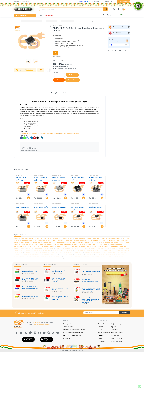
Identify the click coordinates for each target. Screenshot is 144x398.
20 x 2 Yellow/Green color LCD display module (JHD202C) (31, 295)
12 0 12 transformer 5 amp (110, 240)
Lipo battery (122, 252)
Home (40, 15)
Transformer (111, 248)
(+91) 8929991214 (36, 322)
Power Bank (89, 254)
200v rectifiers (55, 133)
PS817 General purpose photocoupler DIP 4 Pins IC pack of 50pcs (61, 280)
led (54, 240)
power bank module (45, 244)
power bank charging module (110, 238)
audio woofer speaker (87, 248)
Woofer (80, 242)
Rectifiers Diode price (73, 133)
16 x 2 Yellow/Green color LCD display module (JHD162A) (30, 270)
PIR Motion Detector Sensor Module (60, 288)
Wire (121, 242)
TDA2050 (67, 258)
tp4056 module (106, 256)
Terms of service (68, 327)
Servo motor (68, 256)
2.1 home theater (27, 240)
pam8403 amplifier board (32, 250)
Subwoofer (56, 238)
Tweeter (121, 248)
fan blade (95, 256)
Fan (66, 246)
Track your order (117, 341)
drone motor (79, 254)
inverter (54, 252)
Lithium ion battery (108, 252)
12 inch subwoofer (94, 240)
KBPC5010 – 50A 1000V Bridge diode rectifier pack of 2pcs (77, 179)
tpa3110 (60, 258)
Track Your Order (109, 1)
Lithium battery (40, 238)
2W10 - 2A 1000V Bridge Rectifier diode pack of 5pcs (59, 207)
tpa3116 (16, 254)
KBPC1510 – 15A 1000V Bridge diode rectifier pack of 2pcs (22, 179)
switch (29, 246)
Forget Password (116, 338)
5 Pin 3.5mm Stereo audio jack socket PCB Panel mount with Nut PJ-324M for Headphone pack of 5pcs (90, 300)
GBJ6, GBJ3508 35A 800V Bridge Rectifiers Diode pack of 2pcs (95, 207)
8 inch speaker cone (42, 252)
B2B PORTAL (84, 1)
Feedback (66, 338)
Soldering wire (109, 250)
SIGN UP (124, 312)
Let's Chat (29, 70)
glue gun (35, 258)
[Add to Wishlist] (40, 70)
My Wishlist (115, 335)
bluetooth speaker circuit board (67, 248)
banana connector (20, 256)
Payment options (117, 332)
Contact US (102, 327)
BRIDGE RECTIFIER (67, 21)
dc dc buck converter (118, 246)
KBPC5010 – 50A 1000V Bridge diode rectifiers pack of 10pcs (59, 179)
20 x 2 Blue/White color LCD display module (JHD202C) (30, 287)
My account (102, 341)
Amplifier (69, 240)
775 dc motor (60, 242)
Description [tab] (55, 93)
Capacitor (45, 254)
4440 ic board (57, 256)
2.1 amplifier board (80, 240)
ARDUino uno (44, 258)
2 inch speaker (110, 254)
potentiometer (19, 246)
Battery (60, 240)
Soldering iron (67, 238)
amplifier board (80, 238)
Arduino (27, 258)
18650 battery (35, 242)
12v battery (46, 250)
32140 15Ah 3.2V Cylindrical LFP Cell (65, 244)
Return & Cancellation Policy (72, 335)
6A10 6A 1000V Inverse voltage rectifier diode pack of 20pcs (90, 280)
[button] (97, 9)
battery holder (80, 250)
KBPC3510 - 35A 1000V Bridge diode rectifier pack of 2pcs (95, 179)
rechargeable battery (29, 244)
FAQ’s (100, 338)
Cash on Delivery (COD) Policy (73, 332)
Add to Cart (73, 79)
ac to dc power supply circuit (108, 242)
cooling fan (78, 252)
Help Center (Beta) (124, 1)
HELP (100, 329)
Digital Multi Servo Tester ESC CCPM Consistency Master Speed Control (60, 298)
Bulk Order (59, 79)
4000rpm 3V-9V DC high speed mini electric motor (61, 270)
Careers (100, 335)
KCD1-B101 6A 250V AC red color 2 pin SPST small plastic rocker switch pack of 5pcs (91, 271)
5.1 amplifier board (48, 246)
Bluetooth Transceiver (82, 256)
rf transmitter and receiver (30, 254)
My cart (113, 327)
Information (48, 15)
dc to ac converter (66, 254)
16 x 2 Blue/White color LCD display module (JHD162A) (30, 279)
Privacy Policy (67, 324)
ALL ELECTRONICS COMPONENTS (31, 21)
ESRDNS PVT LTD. (67, 350)
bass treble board (116, 244)
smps (52, 254)
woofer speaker (103, 246)
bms (95, 242)
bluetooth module (27, 238)
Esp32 (127, 248)
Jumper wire (100, 254)
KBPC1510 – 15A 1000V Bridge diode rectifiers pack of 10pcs (40, 179)
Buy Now (73, 74)
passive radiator (118, 256)
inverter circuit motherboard (62, 250)
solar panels (71, 242)
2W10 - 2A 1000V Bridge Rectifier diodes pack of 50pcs (41, 207)
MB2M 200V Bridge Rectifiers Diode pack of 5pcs (37, 133)
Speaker (16, 238)
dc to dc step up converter (44, 248)
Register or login (116, 324)
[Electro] (23, 9)
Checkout (114, 329)
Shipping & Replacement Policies (74, 329)
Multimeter (125, 240)
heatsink (121, 254)
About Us (101, 324)
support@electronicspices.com (42, 324)
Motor (95, 244)
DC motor (88, 242)
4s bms (74, 258)
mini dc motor (91, 246)
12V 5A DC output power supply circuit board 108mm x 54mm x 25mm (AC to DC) (91, 289)
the (49, 238)
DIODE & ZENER (51, 21)
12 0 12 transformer (66, 252)
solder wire (18, 258)
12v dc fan (37, 246)
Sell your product (104, 332)
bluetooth (18, 250)
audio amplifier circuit (21, 242)
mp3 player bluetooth (94, 250)
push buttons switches (92, 252)
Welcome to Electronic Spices (22, 1)
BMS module (103, 244)
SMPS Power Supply (26, 248)
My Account (96, 1)
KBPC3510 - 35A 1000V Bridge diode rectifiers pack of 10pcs (22, 207)
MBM (21, 133)
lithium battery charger (43, 240)
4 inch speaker (45, 256)
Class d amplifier (93, 238)
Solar (16, 248)
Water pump (100, 248)
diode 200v (63, 133)
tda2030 (53, 258)
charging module (85, 244)
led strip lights (48, 242)
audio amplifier (34, 256)
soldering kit (29, 252)
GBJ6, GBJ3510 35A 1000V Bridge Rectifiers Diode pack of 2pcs (77, 207)
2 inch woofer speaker (77, 246)
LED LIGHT (60, 246)
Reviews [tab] (65, 93)
